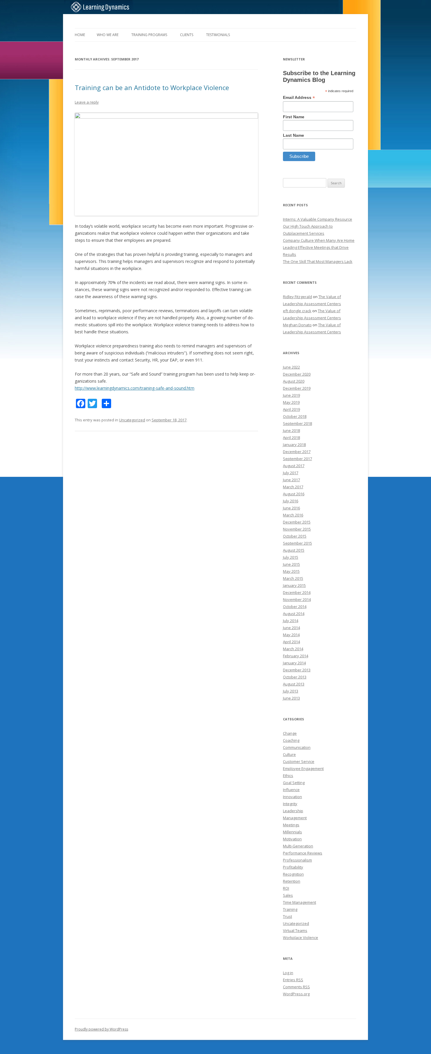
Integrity (290, 803)
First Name (293, 116)
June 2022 (291, 367)
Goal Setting (294, 782)
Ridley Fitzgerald (297, 296)
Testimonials (218, 34)
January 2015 (294, 585)
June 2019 (291, 395)
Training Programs (149, 34)
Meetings (291, 824)
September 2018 (297, 423)
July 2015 (290, 557)
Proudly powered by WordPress (101, 1029)
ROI (286, 888)
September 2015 (297, 543)
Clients (186, 34)
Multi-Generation (298, 846)
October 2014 (294, 606)
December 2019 (296, 388)
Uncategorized (132, 420)
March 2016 (293, 515)
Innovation (292, 796)
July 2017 (290, 472)
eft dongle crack (297, 310)
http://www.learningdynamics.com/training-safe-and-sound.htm (134, 388)
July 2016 (290, 501)
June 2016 (291, 508)
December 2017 (296, 451)
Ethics (288, 775)
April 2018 (291, 437)
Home (80, 34)
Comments (296, 986)
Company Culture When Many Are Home (318, 240)
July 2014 (290, 620)
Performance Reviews (302, 853)
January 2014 (294, 662)
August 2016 (293, 493)
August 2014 (293, 613)
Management (295, 817)
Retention (291, 881)
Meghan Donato (297, 324)
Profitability (293, 867)
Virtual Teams (295, 930)
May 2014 (291, 634)
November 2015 (297, 529)
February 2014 (295, 655)
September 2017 (297, 458)
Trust (287, 916)
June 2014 (291, 627)
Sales (288, 895)
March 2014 (293, 648)
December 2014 (296, 592)
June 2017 (291, 479)
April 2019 (291, 409)
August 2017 (293, 465)
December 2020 (296, 374)
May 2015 (291, 571)
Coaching (291, 740)
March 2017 (293, 486)
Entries (293, 979)
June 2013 (291, 698)
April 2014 (291, 641)
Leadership (293, 810)
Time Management (299, 902)
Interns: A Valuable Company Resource (317, 219)
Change (290, 733)
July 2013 (290, 691)
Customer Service (298, 761)
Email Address (299, 97)
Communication (296, 747)
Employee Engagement (303, 768)
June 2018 (291, 430)
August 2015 (293, 550)
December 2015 (296, 522)
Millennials (292, 832)
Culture (289, 754)
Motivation (292, 839)
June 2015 (291, 564)
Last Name (293, 135)
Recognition (293, 874)
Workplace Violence (300, 937)
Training (290, 909)
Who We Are (107, 34)
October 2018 (294, 416)
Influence (291, 789)
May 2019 (291, 402)
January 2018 (294, 444)
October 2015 (294, 536)
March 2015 (293, 578)
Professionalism (297, 860)
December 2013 (296, 670)
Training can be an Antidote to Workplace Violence (152, 87)
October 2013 (294, 677)
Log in (288, 972)
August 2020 (293, 381)
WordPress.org (296, 993)
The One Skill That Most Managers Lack (317, 261)
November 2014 (297, 599)
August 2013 (293, 684)
